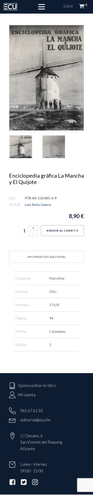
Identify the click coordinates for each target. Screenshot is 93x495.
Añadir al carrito (62, 230)
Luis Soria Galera (38, 205)
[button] (76, 6)
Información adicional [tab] (46, 256)
